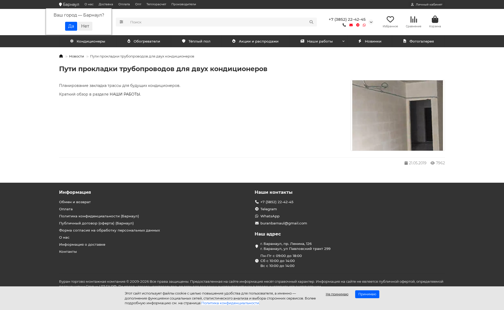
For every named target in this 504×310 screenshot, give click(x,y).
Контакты (68, 251)
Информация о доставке (82, 244)
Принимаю (367, 294)
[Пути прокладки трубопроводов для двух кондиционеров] (397, 115)
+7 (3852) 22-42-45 (347, 19)
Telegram (268, 209)
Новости (76, 56)
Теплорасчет (156, 4)
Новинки (373, 41)
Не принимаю (337, 294)
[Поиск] (311, 22)
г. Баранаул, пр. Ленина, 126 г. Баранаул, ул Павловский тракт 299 (295, 246)
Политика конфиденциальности (230, 303)
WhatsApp (270, 216)
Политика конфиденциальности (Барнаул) (99, 216)
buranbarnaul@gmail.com (283, 223)
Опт (138, 4)
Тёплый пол (199, 41)
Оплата (124, 4)
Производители (183, 4)
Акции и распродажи (259, 41)
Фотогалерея (422, 41)
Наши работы (320, 41)
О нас (89, 4)
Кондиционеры (91, 41)
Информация (75, 192)
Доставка (106, 4)
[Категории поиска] (121, 22)
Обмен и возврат (75, 202)
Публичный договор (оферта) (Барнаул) (96, 223)
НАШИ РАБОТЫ (125, 94)
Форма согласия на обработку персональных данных (109, 230)
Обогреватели (147, 41)
